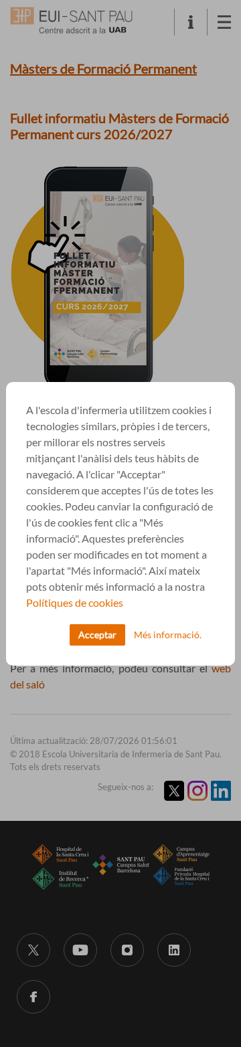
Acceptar (97, 634)
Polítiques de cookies (74, 602)
